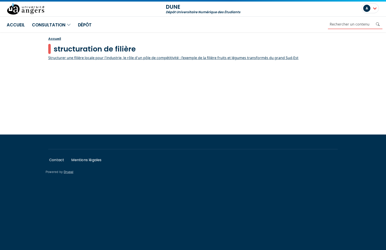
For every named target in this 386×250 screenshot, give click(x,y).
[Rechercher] (378, 24)
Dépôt (85, 25)
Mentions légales (86, 159)
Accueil (16, 25)
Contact (56, 159)
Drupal (68, 171)
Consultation (49, 25)
